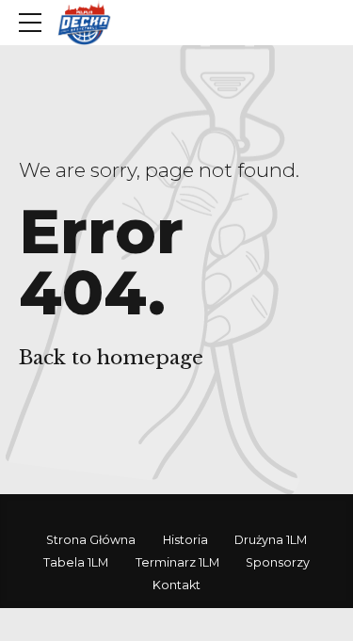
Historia (185, 540)
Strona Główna (91, 540)
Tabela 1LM (75, 562)
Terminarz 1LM (177, 562)
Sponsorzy (278, 562)
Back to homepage (111, 357)
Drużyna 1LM (270, 540)
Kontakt (176, 585)
